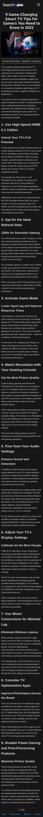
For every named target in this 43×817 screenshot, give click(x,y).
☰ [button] (38, 4)
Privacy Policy (15, 814)
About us (27, 814)
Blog (4, 814)
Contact (38, 814)
